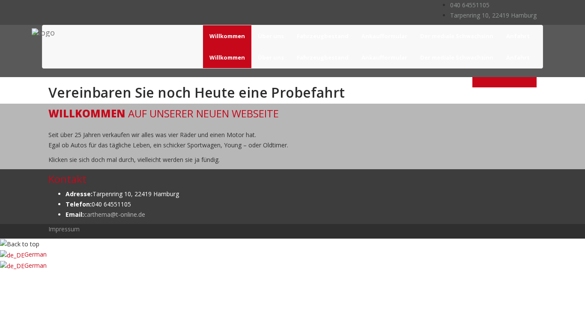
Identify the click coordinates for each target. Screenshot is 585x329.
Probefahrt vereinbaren (504, 82)
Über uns (271, 36)
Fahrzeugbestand (323, 36)
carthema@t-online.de (114, 214)
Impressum (64, 229)
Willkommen (227, 36)
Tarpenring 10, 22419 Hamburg (493, 15)
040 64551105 (469, 5)
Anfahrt (518, 36)
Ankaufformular (384, 36)
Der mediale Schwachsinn (456, 36)
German (35, 254)
